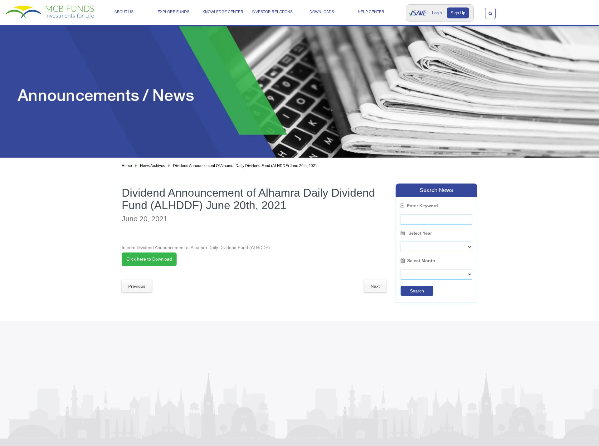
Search (417, 290)
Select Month (421, 260)
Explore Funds (173, 12)
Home (127, 166)
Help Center (371, 12)
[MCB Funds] (50, 9)
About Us (124, 12)
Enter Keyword (422, 205)
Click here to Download (149, 259)
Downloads (321, 12)
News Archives (152, 166)
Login (437, 13)
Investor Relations (272, 12)
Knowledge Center (222, 12)
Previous (136, 286)
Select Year (419, 233)
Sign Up (458, 13)
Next (375, 286)
